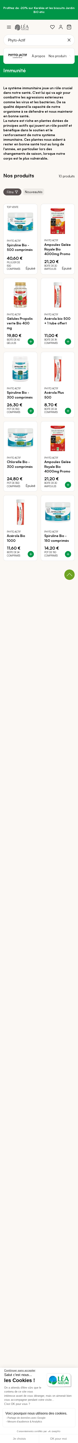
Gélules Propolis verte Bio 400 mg (20, 323)
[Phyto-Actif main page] (17, 56)
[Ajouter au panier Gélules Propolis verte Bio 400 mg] (31, 341)
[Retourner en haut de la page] (69, 574)
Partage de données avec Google (26, 1417)
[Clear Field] (69, 40)
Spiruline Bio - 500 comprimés (20, 247)
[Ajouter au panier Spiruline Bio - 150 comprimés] (68, 554)
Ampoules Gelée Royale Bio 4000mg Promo (57, 249)
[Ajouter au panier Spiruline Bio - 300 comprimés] (31, 411)
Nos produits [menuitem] (57, 56)
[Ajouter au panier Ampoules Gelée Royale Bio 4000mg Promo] (68, 485)
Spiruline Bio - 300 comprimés (20, 394)
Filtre (10, 192)
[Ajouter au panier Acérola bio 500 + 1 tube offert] (68, 341)
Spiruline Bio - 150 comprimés (56, 538)
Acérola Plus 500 (54, 394)
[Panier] (69, 27)
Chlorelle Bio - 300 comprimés (20, 464)
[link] (52, 27)
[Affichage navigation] (9, 27)
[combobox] (39, 40)
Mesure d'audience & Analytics (24, 1421)
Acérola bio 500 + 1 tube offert (57, 320)
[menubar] (51, 56)
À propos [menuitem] (38, 56)
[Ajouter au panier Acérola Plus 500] (68, 411)
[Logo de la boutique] (22, 27)
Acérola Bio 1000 (16, 538)
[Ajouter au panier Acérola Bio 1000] (31, 554)
